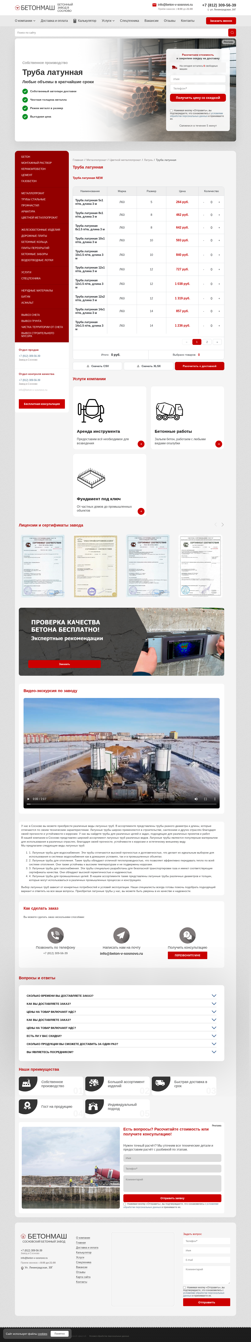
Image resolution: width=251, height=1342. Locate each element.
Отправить (206, 1302)
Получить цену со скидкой (198, 98)
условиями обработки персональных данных (196, 115)
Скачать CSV (100, 366)
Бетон (25, 156)
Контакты (188, 20)
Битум (25, 296)
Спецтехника (129, 20)
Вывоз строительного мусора (37, 335)
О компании (23, 20)
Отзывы (170, 20)
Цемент (26, 175)
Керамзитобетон (33, 169)
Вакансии (151, 20)
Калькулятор (87, 20)
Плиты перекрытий (35, 248)
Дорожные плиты (34, 235)
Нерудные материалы (37, 290)
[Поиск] (232, 32)
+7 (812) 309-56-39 (219, 5)
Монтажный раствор (36, 162)
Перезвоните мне (187, 955)
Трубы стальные (33, 199)
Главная (78, 159)
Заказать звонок (221, 21)
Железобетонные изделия (40, 229)
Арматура (28, 211)
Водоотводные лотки (37, 260)
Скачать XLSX (151, 366)
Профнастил (30, 205)
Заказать (64, 664)
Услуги (106, 20)
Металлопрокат (32, 193)
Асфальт (27, 302)
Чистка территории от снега (42, 327)
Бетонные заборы (34, 254)
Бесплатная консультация (42, 404)
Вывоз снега (30, 314)
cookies (42, 1333)
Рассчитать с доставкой (199, 366)
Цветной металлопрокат (39, 217)
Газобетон (28, 181)
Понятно (60, 1333)
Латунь (148, 159)
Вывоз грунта (31, 321)
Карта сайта (83, 1276)
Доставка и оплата (54, 20)
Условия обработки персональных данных (109, 1336)
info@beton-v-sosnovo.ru (175, 4)
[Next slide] (222, 524)
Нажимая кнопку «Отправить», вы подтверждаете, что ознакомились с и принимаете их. (197, 114)
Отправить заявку (172, 1198)
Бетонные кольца (34, 242)
